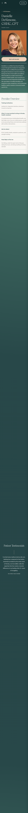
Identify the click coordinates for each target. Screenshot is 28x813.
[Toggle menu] (2, 3)
